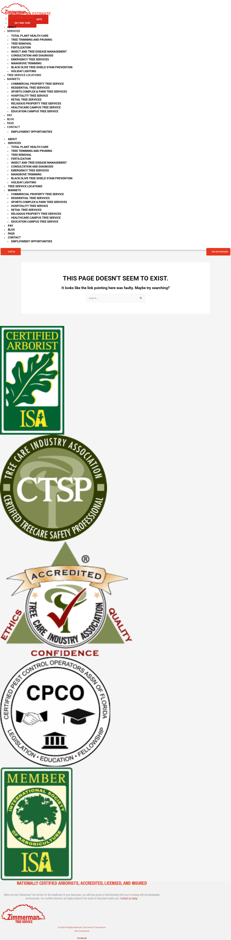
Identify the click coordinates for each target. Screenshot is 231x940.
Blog (10, 119)
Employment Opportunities (31, 131)
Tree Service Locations (24, 75)
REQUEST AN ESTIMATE (29, 13)
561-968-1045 (22, 22)
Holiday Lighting (23, 71)
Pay (9, 115)
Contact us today (128, 898)
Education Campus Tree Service (34, 111)
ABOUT (11, 27)
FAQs (10, 123)
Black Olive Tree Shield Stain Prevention (41, 67)
